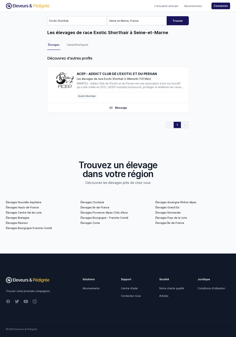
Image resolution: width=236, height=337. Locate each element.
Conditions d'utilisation (211, 288)
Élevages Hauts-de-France (22, 207)
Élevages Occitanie (92, 202)
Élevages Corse (90, 222)
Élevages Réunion (17, 222)
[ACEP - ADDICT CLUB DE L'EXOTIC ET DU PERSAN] (66, 84)
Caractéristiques (77, 44)
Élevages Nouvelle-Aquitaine (23, 202)
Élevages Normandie (168, 212)
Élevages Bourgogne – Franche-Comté (104, 217)
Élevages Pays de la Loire (171, 217)
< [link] (170, 124)
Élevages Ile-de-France (95, 207)
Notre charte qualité (171, 288)
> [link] (185, 124)
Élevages (54, 44)
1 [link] (177, 124)
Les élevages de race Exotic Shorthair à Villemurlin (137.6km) (114, 78)
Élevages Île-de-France (169, 222)
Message (121, 107)
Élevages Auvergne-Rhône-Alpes (175, 202)
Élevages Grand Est (167, 207)
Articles (163, 295)
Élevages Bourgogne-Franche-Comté (29, 228)
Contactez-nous (131, 295)
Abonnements (193, 6)
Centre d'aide (129, 288)
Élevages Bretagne (17, 217)
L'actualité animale (166, 6)
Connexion (221, 5)
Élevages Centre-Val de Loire (24, 212)
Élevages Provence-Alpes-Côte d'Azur (104, 212)
